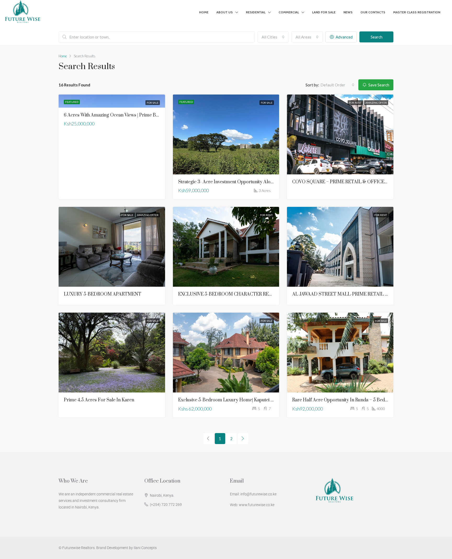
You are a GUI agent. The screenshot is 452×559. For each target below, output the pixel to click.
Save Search (378, 84)
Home (203, 12)
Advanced (344, 37)
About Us (224, 12)
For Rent (355, 102)
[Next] (243, 438)
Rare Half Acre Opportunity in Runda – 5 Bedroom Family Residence (362, 400)
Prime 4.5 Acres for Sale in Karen (99, 400)
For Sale (153, 102)
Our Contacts (372, 12)
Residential (255, 12)
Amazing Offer (376, 102)
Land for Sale (324, 12)
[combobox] (273, 36)
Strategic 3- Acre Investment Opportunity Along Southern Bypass (245, 182)
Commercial (289, 12)
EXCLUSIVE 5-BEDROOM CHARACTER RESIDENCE (233, 294)
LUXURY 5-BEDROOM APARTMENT (102, 294)
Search (376, 37)
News (348, 12)
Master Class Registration (416, 12)
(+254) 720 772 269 (166, 504)
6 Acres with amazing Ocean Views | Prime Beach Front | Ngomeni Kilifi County (145, 115)
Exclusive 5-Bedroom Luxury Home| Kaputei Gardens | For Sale (243, 400)
